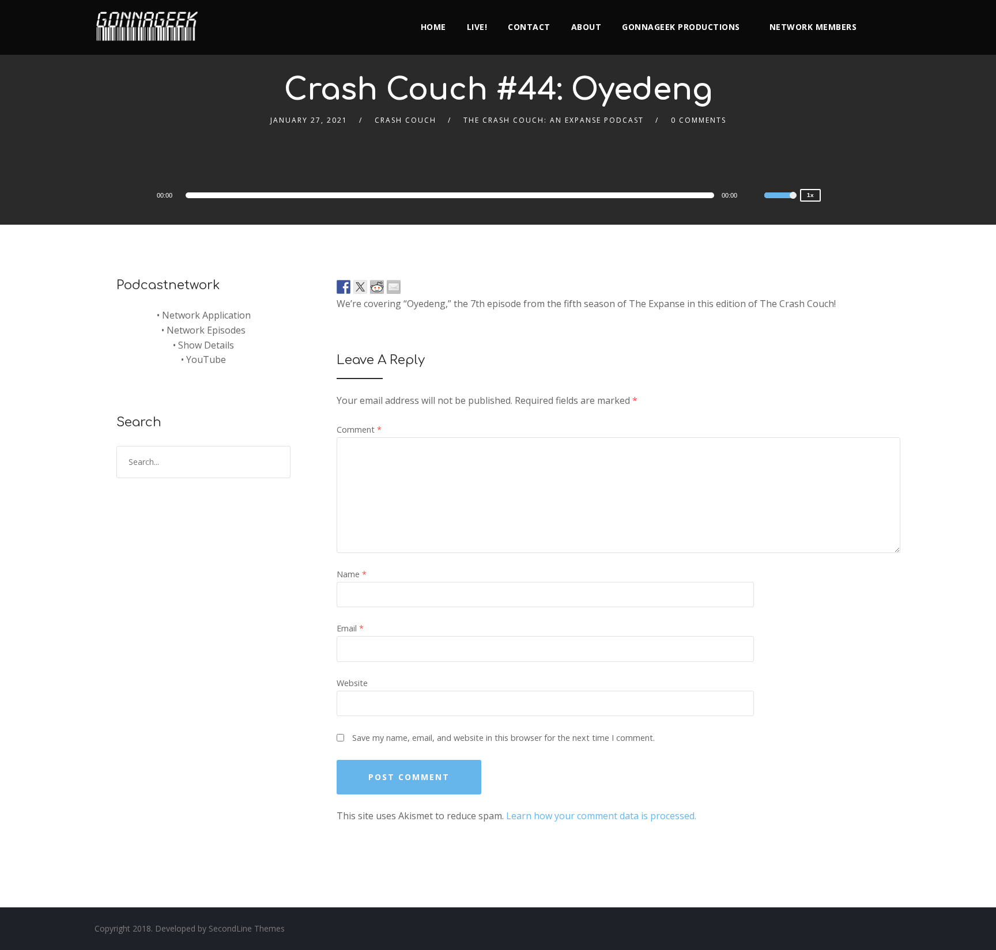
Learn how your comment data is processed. (601, 815)
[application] (452, 195)
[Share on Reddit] (377, 287)
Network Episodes (206, 330)
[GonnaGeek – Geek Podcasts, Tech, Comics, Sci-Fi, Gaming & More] (150, 21)
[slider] (780, 202)
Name (352, 574)
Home (433, 26)
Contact (529, 26)
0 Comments (698, 120)
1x (810, 195)
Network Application (206, 315)
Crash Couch (405, 120)
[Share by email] (394, 287)
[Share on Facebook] (343, 287)
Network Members (813, 26)
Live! (477, 26)
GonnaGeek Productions (681, 26)
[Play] (123, 194)
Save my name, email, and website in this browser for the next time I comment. (503, 737)
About (586, 26)
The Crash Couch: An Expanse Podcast (553, 120)
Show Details (206, 345)
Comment (359, 429)
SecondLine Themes (247, 928)
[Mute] (755, 197)
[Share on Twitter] (360, 287)
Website (352, 683)
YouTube (206, 359)
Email (350, 628)
